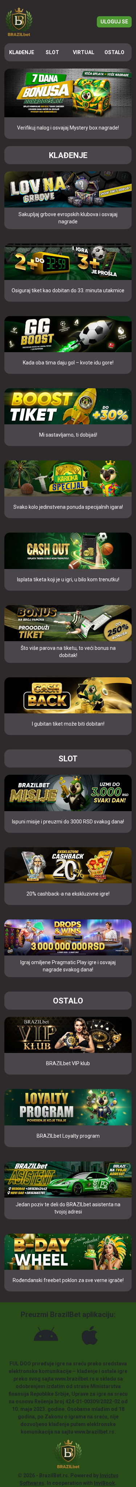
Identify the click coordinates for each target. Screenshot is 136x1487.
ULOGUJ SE (114, 22)
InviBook (104, 1483)
